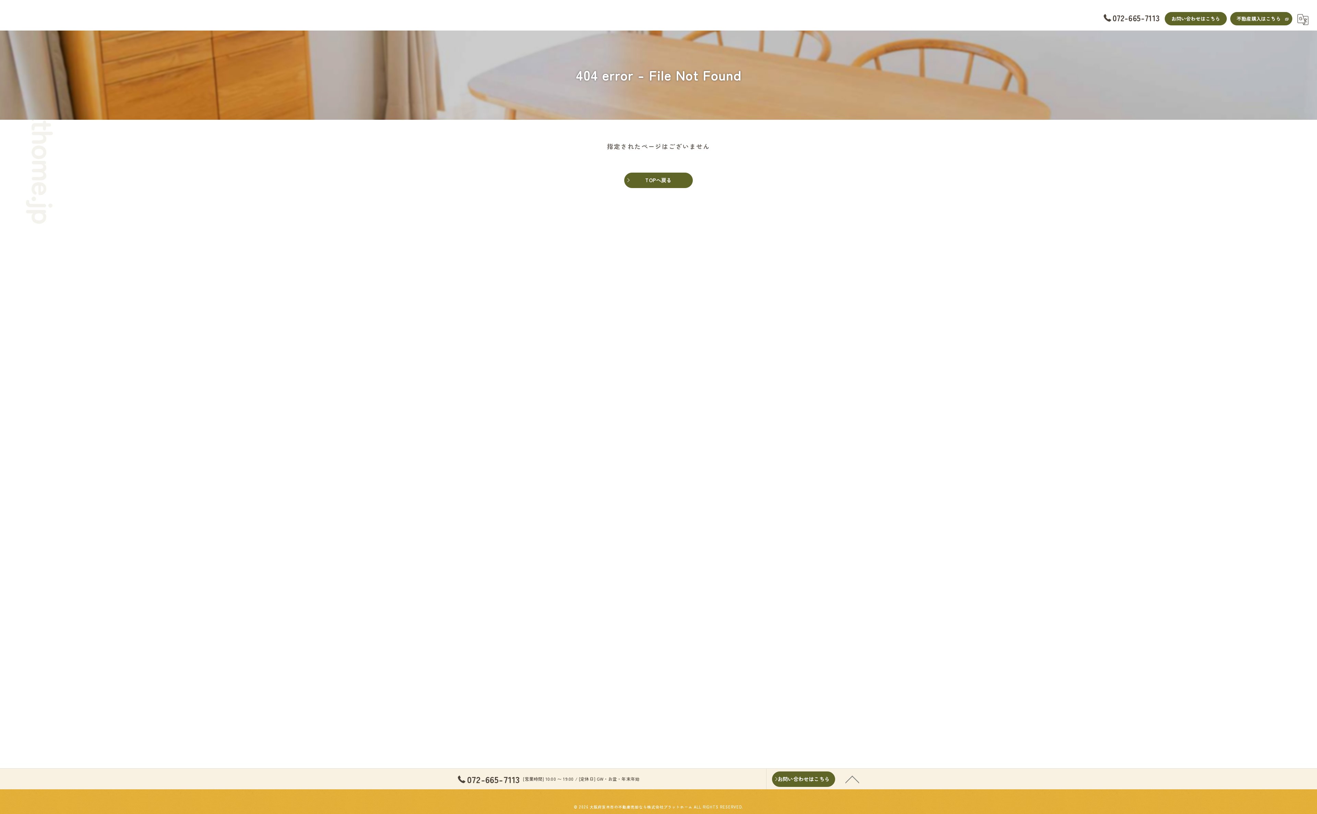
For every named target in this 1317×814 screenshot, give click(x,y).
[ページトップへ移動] (852, 779)
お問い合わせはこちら (1196, 18)
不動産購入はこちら (1259, 18)
